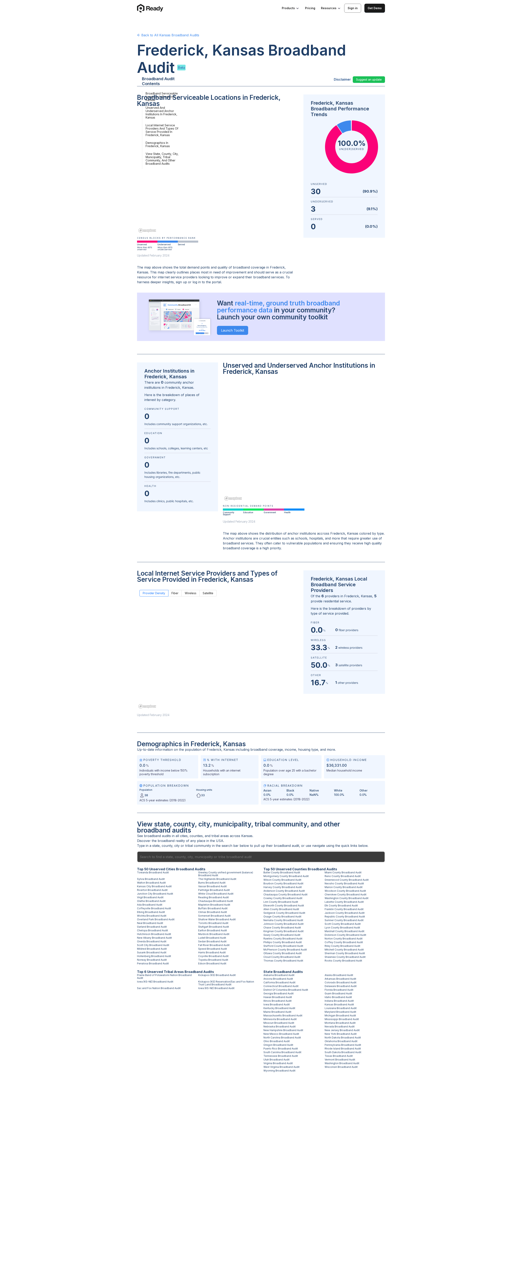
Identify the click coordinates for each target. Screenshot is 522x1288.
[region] (218, 173)
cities (184, 836)
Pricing (310, 8)
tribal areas (220, 836)
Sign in (353, 8)
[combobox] (261, 856)
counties (196, 836)
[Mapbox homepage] (147, 230)
